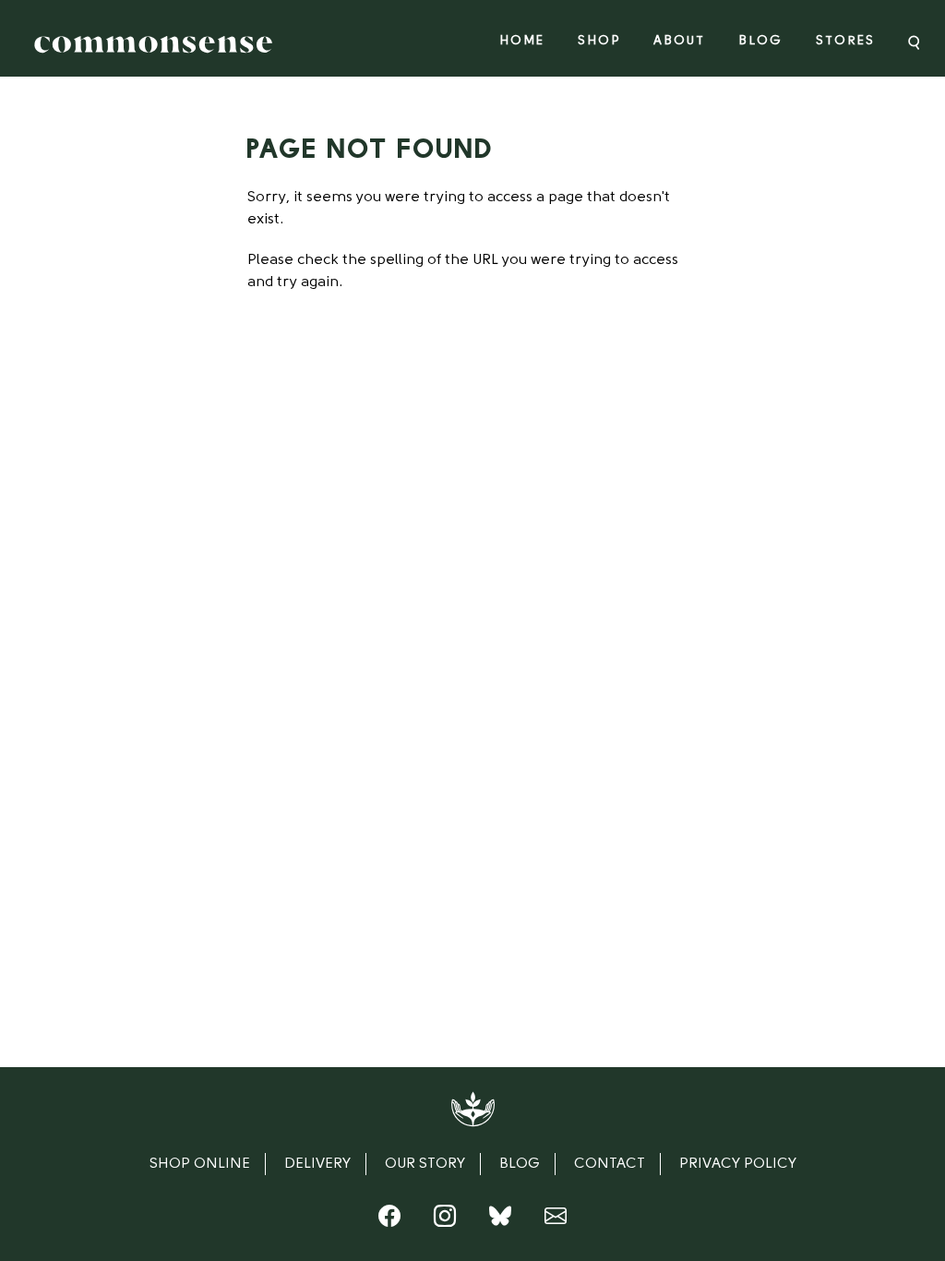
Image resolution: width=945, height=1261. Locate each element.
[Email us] (555, 1220)
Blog (760, 41)
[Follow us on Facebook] (389, 1220)
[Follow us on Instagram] (445, 1220)
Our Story (425, 1164)
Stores (845, 41)
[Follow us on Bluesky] (500, 1220)
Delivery (317, 1164)
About (679, 41)
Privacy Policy (737, 1164)
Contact (609, 1164)
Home (521, 41)
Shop (599, 41)
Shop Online (200, 1164)
